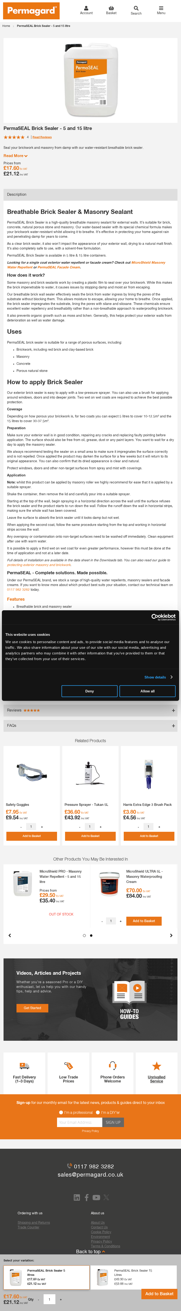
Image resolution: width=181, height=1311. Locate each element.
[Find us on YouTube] (96, 1199)
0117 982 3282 (18, 589)
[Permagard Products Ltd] (31, 10)
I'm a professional (78, 1113)
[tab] (90, 195)
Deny (89, 691)
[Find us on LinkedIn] (76, 1199)
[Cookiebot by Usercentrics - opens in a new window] (155, 617)
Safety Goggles (17, 805)
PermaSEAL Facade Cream (58, 267)
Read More (14, 156)
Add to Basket (159, 1294)
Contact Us (99, 1227)
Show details (155, 677)
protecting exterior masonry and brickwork (38, 565)
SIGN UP (113, 1122)
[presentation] (9, 934)
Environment (100, 1237)
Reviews (14, 710)
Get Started (32, 1008)
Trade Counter (28, 1227)
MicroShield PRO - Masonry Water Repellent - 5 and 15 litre (61, 877)
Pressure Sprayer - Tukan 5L (86, 805)
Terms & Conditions (105, 1246)
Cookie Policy (101, 1232)
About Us (98, 1222)
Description (16, 195)
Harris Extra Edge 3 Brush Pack (147, 805)
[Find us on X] (107, 1200)
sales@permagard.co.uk (90, 1175)
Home (6, 26)
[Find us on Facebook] (86, 1199)
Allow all (147, 691)
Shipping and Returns (34, 1222)
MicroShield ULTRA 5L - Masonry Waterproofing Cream (144, 877)
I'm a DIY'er (110, 1113)
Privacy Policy (90, 1131)
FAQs (11, 726)
